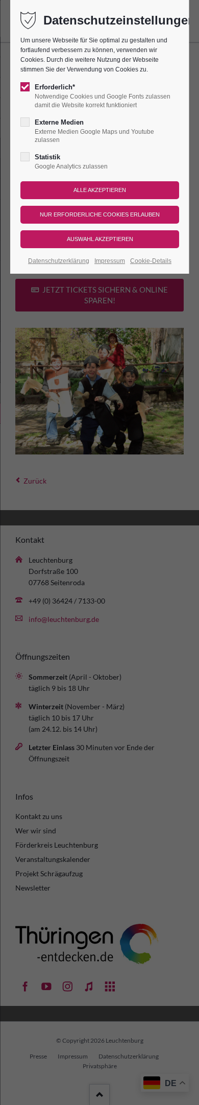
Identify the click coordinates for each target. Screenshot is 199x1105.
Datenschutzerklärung (58, 261)
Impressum (109, 261)
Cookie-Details (150, 261)
